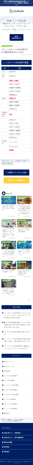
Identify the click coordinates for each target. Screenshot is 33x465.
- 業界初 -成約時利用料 (16, 37)
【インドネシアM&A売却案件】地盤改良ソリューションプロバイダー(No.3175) (17, 347)
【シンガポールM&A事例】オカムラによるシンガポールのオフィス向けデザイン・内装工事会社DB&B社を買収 (17, 315)
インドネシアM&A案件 (11, 385)
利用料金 (6, 447)
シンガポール (11, 160)
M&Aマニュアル (9, 366)
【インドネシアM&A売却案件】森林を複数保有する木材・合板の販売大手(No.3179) (17, 340)
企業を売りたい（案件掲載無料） (14, 437)
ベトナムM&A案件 (10, 399)
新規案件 (19, 160)
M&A (4, 160)
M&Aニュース (8, 361)
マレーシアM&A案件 (11, 404)
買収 (4, 163)
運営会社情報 (8, 442)
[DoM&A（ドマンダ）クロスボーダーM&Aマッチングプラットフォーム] (16, 12)
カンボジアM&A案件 (11, 390)
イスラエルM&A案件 (11, 376)
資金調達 (10, 163)
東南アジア (26, 160)
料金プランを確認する (16, 180)
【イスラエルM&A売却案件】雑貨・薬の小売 (17, 333)
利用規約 (6, 451)
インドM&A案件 (9, 380)
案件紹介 (7, 413)
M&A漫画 (7, 371)
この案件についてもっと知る (16, 172)
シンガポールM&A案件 (7, 46)
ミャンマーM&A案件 (11, 408)
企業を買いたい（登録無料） (13, 433)
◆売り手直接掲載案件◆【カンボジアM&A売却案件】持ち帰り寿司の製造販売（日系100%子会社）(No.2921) (17, 325)
